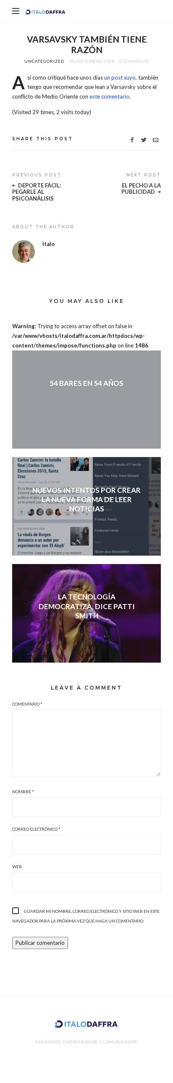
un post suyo (120, 77)
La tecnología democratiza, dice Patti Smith (87, 606)
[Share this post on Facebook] (132, 140)
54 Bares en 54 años (86, 383)
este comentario (109, 96)
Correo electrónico (36, 829)
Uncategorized (44, 61)
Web (17, 866)
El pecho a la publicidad (141, 188)
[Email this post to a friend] (155, 140)
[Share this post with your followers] (144, 140)
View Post (86, 397)
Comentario (27, 703)
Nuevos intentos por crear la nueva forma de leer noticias (86, 499)
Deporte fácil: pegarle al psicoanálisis (36, 192)
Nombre (23, 791)
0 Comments (134, 61)
